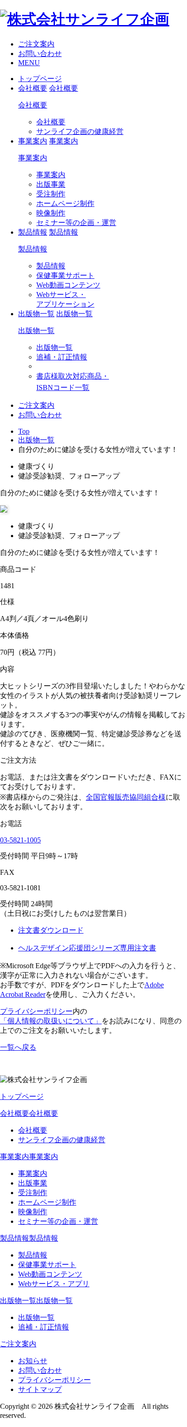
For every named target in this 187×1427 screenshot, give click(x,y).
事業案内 (32, 158)
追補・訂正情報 (61, 357)
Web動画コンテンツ (68, 285)
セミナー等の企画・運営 (76, 222)
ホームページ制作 (65, 203)
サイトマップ (40, 1389)
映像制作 (50, 213)
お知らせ (32, 1361)
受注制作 (50, 194)
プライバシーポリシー (36, 1011)
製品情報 (32, 249)
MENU (29, 63)
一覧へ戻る (18, 1047)
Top (24, 431)
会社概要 (32, 105)
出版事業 (50, 184)
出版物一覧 (36, 330)
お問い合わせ (40, 53)
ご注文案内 (36, 44)
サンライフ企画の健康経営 (79, 131)
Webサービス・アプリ (53, 1284)
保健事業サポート (65, 275)
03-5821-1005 (20, 840)
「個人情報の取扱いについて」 (51, 1021)
